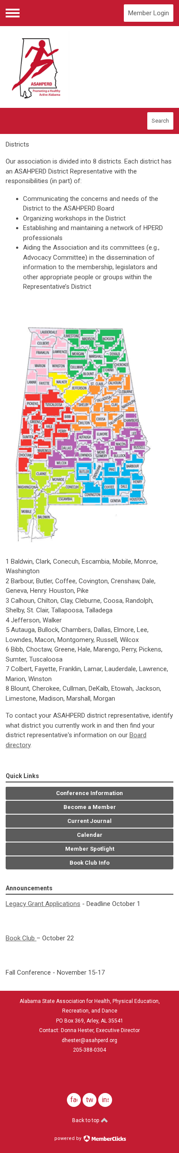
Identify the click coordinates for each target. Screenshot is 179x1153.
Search (160, 120)
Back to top (86, 1120)
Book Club (21, 938)
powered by (68, 1138)
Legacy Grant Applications (43, 904)
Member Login (148, 13)
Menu (13, 13)
